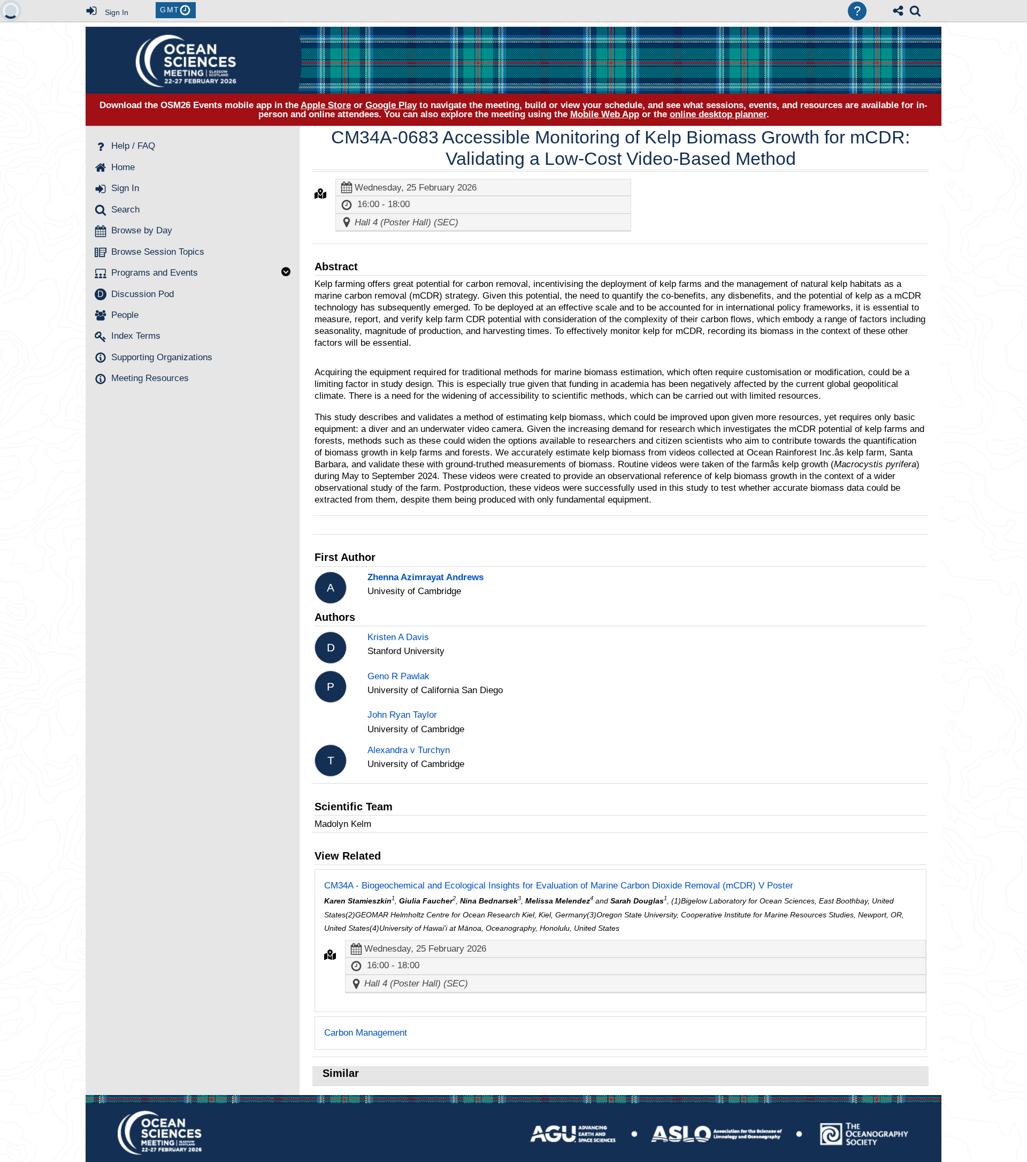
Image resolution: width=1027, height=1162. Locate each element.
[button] (320, 194)
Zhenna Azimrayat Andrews (425, 577)
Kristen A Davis (398, 637)
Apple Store (326, 105)
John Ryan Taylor (402, 715)
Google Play (391, 105)
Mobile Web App (604, 114)
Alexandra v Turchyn (408, 750)
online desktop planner (718, 114)
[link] (915, 11)
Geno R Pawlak (398, 676)
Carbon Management (365, 1033)
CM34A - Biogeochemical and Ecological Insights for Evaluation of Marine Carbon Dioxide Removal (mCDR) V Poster (558, 885)
